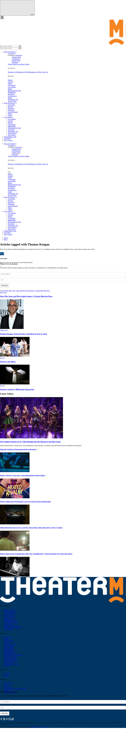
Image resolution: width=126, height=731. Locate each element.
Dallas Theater (8, 650)
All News (7, 666)
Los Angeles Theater (10, 613)
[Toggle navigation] (2, 17)
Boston (10, 80)
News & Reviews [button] (9, 103)
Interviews (11, 108)
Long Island (11, 85)
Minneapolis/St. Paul (14, 90)
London (6, 675)
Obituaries (11, 110)
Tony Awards (8, 140)
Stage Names (8, 683)
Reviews (10, 106)
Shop (5, 685)
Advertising (7, 687)
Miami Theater (8, 619)
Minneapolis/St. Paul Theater (13, 627)
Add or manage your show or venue (15, 688)
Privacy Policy (35, 727)
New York (7, 673)
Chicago (10, 82)
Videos (10, 115)
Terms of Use (44, 727)
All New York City (42, 72)
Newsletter (7, 138)
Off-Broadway (19, 72)
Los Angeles (12, 87)
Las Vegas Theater (9, 617)
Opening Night (8, 641)
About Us (7, 690)
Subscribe (5, 285)
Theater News (4, 330)
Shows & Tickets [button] (9, 52)
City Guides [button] (8, 117)
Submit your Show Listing (21, 64)
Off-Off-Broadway (30, 72)
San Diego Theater (10, 658)
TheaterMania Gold (10, 137)
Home (6, 238)
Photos (10, 114)
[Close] (1, 266)
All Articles (11, 105)
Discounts (15, 62)
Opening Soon (16, 57)
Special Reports (13, 112)
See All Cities (12, 101)
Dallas (10, 83)
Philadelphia (12, 92)
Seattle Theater (8, 624)
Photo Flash (3, 292)
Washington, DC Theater (11, 626)
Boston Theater (8, 615)
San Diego (11, 94)
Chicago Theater (9, 611)
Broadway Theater (10, 610)
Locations (11, 53)
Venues (10, 64)
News (6, 239)
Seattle (10, 98)
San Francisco (12, 96)
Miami (10, 89)
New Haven (11, 135)
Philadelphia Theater (10, 620)
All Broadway (16, 59)
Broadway (19, 55)
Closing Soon (16, 60)
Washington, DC (13, 99)
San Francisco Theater (11, 622)
